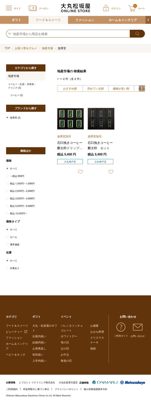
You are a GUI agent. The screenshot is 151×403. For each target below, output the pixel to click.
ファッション (84, 20)
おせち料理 (97, 332)
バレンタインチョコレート (72, 328)
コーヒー (16, 95)
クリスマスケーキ (97, 340)
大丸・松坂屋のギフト (44, 328)
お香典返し (39, 348)
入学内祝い (39, 360)
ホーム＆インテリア (123, 20)
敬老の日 (66, 360)
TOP (7, 48)
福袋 (93, 348)
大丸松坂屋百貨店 (68, 382)
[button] (148, 20)
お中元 (65, 354)
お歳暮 (94, 325)
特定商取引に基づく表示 (36, 389)
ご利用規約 (12, 389)
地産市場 (47, 48)
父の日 (65, 348)
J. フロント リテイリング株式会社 (37, 382)
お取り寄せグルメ (26, 48)
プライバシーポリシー (66, 389)
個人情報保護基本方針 (95, 389)
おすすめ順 (70, 88)
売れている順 (95, 88)
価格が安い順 (121, 88)
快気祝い (37, 354)
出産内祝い (39, 336)
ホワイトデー (69, 336)
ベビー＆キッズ (15, 354)
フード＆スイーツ (48, 20)
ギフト (16, 20)
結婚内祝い (39, 342)
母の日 (65, 342)
